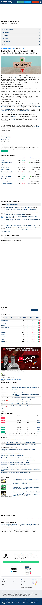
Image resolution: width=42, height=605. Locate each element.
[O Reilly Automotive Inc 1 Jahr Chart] (35, 176)
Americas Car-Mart (10, 109)
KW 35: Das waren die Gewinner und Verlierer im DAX (12, 455)
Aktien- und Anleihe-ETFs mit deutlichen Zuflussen (21, 403)
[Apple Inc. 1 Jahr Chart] (38, 160)
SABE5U (38, 427)
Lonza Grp (3, 336)
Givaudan (3, 325)
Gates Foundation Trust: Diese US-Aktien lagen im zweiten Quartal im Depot (17, 457)
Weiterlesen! (4, 151)
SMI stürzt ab (14, 389)
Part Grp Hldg (4, 332)
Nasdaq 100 (33, 593)
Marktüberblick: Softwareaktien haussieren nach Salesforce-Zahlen (25, 387)
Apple (14, 119)
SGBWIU (38, 429)
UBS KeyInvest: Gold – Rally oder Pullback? (20, 392)
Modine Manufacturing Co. (6, 171)
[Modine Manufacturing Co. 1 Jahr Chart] (34, 172)
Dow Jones (27, 593)
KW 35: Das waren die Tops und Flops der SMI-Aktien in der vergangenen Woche (18, 460)
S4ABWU (38, 422)
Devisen (25, 594)
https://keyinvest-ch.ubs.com (31, 435)
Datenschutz (23, 583)
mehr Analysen (4, 243)
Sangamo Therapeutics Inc (6, 178)
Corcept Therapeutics (9, 112)
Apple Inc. (3, 160)
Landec (20, 106)
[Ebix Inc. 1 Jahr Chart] (38, 165)
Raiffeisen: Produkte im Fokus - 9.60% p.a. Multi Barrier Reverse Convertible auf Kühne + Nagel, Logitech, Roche (25, 400)
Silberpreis (4, 595)
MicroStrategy (32, 103)
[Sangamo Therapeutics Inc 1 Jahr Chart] (34, 178)
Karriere (4, 583)
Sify (28, 109)
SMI (13, 594)
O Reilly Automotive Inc (6, 176)
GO (34, 309)
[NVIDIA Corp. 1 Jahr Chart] (37, 174)
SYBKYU (38, 420)
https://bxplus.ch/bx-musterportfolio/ (8, 377)
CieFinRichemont (4, 320)
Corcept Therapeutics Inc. (6, 162)
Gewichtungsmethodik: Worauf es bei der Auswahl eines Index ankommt (21, 442)
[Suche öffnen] (40, 2)
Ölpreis (12, 596)
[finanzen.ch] (8, 1)
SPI (8, 593)
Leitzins (16, 596)
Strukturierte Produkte (16, 595)
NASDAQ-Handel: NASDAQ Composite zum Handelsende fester (19, 207)
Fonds (9, 595)
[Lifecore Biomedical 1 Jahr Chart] (36, 169)
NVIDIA (13, 116)
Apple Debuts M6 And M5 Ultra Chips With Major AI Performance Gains (16, 472)
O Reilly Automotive (24, 110)
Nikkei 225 (4, 594)
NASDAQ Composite (17, 77)
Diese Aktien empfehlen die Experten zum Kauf (11, 453)
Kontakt (3, 581)
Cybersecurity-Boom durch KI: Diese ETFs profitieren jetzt (23, 385)
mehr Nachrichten (5, 231)
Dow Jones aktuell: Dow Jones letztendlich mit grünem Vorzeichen (15, 462)
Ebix (18, 125)
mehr (2, 344)
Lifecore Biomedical (5, 169)
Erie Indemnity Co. (5, 167)
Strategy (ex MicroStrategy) (7, 183)
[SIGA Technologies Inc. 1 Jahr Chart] (35, 181)
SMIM (13, 593)
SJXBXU (38, 418)
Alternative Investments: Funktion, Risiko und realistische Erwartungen (21, 444)
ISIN (9, 23)
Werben (14, 583)
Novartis (3, 334)
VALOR (2, 23)
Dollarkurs (30, 594)
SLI (10, 593)
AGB (21, 586)
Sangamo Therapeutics (16, 105)
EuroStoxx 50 (21, 593)
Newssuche (4, 307)
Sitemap (4, 586)
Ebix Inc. (3, 164)
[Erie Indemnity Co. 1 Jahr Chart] (36, 167)
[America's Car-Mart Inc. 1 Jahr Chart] (35, 158)
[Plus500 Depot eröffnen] (9, 2)
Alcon (2, 339)
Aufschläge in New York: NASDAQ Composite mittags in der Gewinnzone (21, 209)
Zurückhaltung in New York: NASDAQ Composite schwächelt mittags (20, 225)
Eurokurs (35, 594)
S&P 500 (9, 594)
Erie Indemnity (4, 110)
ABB (2, 330)
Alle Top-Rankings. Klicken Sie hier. (8, 497)
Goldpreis (17, 594)
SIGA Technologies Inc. (6, 181)
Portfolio (29, 595)
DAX (16, 593)
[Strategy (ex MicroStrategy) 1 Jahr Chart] (34, 183)
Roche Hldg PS (4, 341)
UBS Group (3, 323)
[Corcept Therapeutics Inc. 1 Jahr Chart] (34, 162)
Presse (3, 584)
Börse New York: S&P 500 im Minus (13, 223)
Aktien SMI (4, 593)
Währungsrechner (6, 596)
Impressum (23, 581)
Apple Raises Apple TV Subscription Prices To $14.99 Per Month (14, 467)
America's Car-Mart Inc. (6, 157)
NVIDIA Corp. (4, 174)
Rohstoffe (24, 595)
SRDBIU (38, 431)
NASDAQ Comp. (4, 518)
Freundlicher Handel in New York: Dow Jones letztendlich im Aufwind (15, 464)
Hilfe (13, 581)
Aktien (21, 594)
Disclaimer (23, 584)
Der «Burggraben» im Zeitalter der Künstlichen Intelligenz (23, 397)
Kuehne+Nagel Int (5, 327)
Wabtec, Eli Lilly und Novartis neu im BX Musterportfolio (11, 370)
